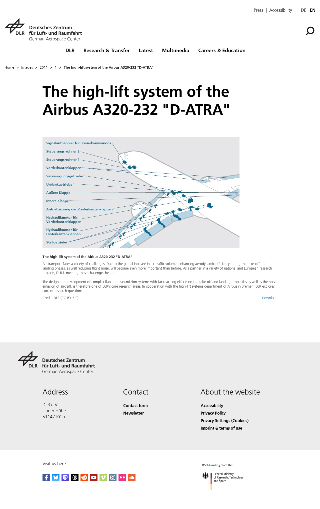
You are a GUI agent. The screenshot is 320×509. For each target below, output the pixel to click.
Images (27, 67)
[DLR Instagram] (112, 479)
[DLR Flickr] (122, 479)
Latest (146, 50)
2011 (44, 67)
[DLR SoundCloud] (132, 479)
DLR (70, 50)
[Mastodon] (65, 479)
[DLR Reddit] (84, 479)
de (303, 10)
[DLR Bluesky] (56, 479)
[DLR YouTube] (94, 479)
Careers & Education (222, 50)
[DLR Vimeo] (103, 479)
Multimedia (175, 50)
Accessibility (280, 10)
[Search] (311, 31)
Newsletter (133, 413)
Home (9, 67)
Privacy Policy (213, 413)
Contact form (135, 405)
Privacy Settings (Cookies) (224, 420)
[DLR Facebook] (46, 479)
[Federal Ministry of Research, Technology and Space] (229, 495)
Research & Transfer (107, 50)
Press (258, 10)
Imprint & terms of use (221, 428)
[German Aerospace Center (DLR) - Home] (45, 29)
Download (270, 298)
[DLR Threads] (74, 479)
